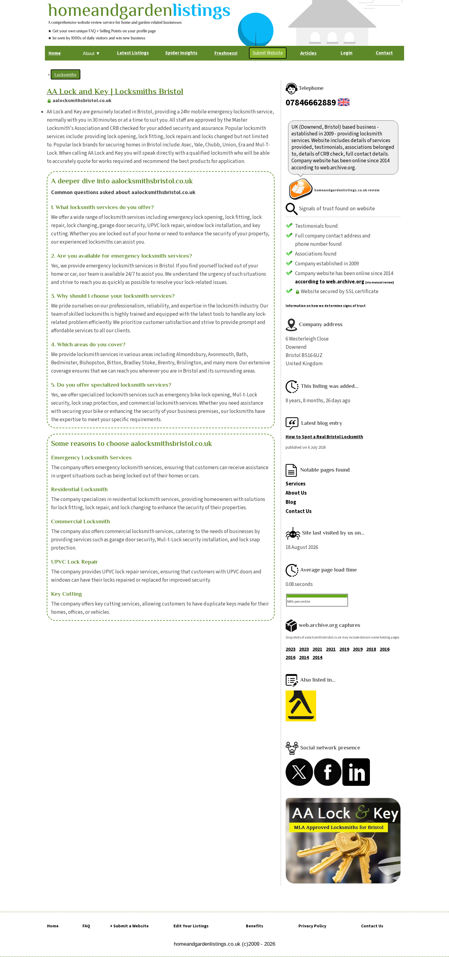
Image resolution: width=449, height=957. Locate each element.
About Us (296, 493)
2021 (317, 649)
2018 (371, 649)
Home (53, 926)
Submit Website (268, 53)
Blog (291, 502)
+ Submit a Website (129, 926)
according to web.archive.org (329, 281)
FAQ (86, 926)
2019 (344, 649)
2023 (290, 649)
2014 (304, 657)
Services (295, 484)
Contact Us (299, 511)
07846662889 (311, 102)
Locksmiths (65, 74)
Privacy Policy (312, 926)
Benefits (254, 926)
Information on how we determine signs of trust (326, 306)
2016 (384, 649)
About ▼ (91, 53)
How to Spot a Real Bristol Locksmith (324, 437)
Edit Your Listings (191, 926)
